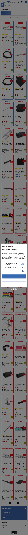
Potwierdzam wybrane (14, 280)
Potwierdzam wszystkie (14, 276)
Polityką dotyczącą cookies (11, 254)
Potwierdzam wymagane (14, 283)
